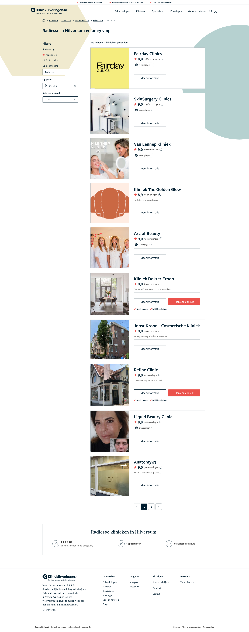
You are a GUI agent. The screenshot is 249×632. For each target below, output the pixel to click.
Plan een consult (184, 302)
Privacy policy (208, 627)
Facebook (134, 586)
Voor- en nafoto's (197, 11)
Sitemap (176, 627)
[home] (49, 11)
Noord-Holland (82, 20)
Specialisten (158, 11)
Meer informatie (150, 78)
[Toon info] (162, 59)
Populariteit (51, 54)
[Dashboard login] (215, 11)
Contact (156, 593)
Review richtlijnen (161, 582)
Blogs (105, 603)
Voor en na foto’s (111, 599)
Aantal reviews (52, 60)
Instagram (134, 582)
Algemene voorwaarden (191, 627)
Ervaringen (176, 11)
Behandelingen (122, 11)
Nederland (66, 20)
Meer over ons (49, 609)
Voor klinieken (187, 582)
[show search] (210, 11)
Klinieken (141, 11)
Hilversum (98, 20)
